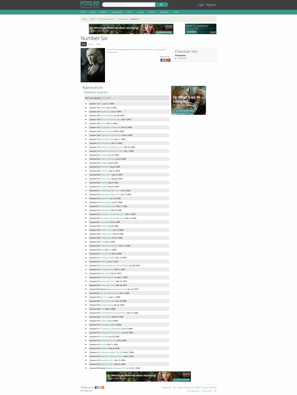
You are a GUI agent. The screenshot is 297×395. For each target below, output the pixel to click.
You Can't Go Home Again (111, 119)
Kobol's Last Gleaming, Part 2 (112, 151)
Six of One (105, 297)
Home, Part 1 (106, 174)
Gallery (91, 44)
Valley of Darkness (108, 159)
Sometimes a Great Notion (111, 328)
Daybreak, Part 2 (107, 364)
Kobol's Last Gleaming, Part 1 (112, 147)
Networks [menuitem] (103, 12)
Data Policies (209, 387)
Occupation (105, 222)
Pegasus (104, 186)
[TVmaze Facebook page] (96, 387)
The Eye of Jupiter (108, 257)
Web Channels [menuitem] (117, 12)
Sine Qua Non (106, 316)
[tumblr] (168, 61)
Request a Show (192, 387)
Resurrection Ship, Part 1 (110, 190)
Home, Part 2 (106, 178)
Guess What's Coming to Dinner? (113, 313)
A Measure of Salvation (110, 245)
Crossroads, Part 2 (108, 285)
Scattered (104, 155)
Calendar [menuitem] (151, 12)
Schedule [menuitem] (140, 12)
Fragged (104, 163)
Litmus (103, 123)
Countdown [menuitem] (164, 12)
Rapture (104, 261)
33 (102, 103)
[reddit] (165, 61)
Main (84, 44)
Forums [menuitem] (176, 12)
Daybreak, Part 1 (107, 360)
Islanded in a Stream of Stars (112, 356)
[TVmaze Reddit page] (102, 387)
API (174, 387)
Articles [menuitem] (130, 12)
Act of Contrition (107, 115)
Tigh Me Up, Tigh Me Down (111, 135)
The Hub (104, 320)
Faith (103, 309)
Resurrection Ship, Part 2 (110, 194)
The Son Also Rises (108, 277)
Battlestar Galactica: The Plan (117, 368)
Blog (180, 387)
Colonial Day (106, 143)
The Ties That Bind (108, 301)
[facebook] (161, 61)
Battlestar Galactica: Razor (116, 289)
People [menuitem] (92, 12)
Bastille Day (105, 111)
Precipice (104, 226)
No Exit (104, 344)
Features (166, 387)
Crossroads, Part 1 (108, 281)
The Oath (104, 336)
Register (211, 4)
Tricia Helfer (181, 58)
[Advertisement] (131, 29)
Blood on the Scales (108, 340)
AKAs (99, 44)
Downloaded (105, 210)
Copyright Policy (193, 391)
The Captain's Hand (108, 206)
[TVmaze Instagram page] (99, 387)
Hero (103, 249)
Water (103, 107)
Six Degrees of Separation (111, 127)
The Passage (106, 253)
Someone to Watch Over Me (112, 352)
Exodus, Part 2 (106, 234)
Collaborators (106, 238)
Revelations (105, 324)
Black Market (106, 202)
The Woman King (107, 269)
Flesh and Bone (107, 131)
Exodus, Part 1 (106, 230)
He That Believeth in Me (110, 293)
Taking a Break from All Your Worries (115, 265)
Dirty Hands (105, 273)
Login (201, 4)
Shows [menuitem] (83, 12)
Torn (102, 242)
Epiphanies (105, 198)
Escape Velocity (107, 305)
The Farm (104, 170)
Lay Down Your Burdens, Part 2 (113, 218)
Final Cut (104, 182)
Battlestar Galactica (96, 92)
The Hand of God (107, 139)
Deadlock (104, 348)
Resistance (105, 167)
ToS (214, 391)
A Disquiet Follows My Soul (111, 332)
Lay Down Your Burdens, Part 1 (113, 214)
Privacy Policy (206, 391)
